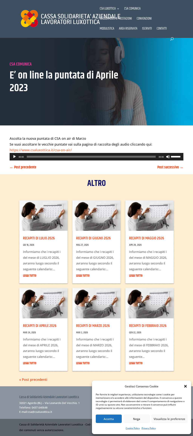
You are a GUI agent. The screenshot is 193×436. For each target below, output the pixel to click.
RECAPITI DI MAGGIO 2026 (146, 238)
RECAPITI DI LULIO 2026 (39, 238)
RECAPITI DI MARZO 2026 (93, 326)
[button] (185, 386)
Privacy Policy (149, 428)
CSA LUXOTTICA (108, 9)
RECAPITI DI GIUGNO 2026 (93, 238)
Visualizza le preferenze (169, 419)
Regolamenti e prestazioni (116, 19)
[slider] (176, 156)
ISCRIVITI (147, 29)
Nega (136, 419)
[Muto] (168, 157)
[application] (96, 156)
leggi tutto (29, 275)
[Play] (14, 157)
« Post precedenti (33, 379)
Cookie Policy (133, 428)
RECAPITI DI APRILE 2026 (39, 326)
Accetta (109, 419)
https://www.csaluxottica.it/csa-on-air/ (41, 150)
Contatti (162, 29)
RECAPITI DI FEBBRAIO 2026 (147, 326)
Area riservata (128, 29)
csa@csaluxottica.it (40, 412)
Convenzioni (144, 19)
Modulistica (107, 29)
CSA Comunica (132, 9)
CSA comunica (21, 64)
